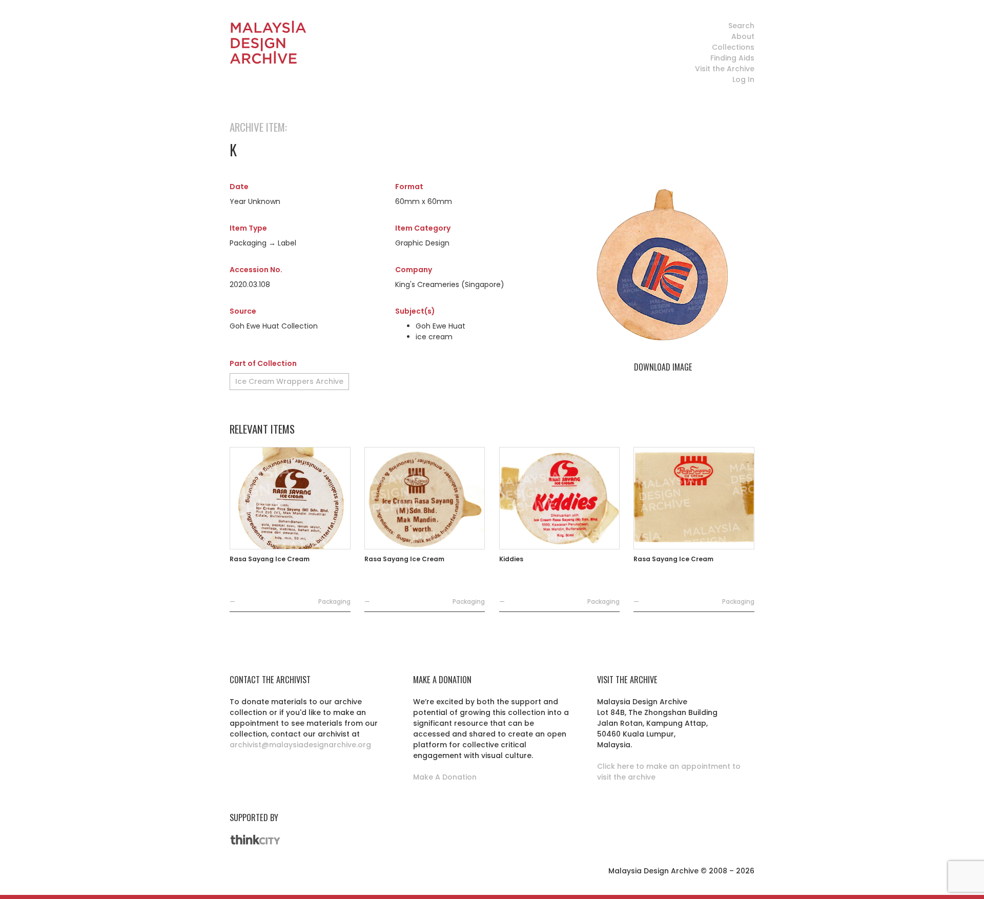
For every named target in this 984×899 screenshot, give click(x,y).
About (742, 36)
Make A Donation (445, 777)
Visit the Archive (724, 69)
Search (741, 26)
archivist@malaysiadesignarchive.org (300, 745)
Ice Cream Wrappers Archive (289, 381)
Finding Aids (732, 58)
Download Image (663, 367)
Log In (743, 79)
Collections (733, 47)
